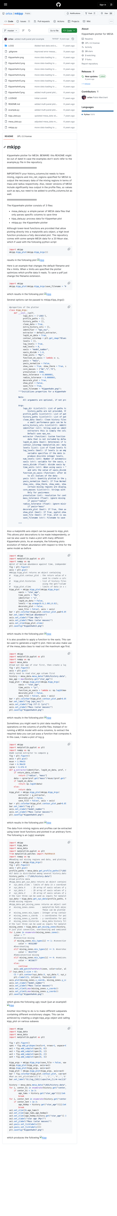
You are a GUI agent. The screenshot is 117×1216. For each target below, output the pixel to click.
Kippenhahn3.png (16, 69)
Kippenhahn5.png (16, 80)
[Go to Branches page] (23, 30)
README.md (14, 104)
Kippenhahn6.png (16, 86)
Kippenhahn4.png (16, 75)
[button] (69, 249)
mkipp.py (12, 127)
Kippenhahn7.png (16, 92)
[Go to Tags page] (29, 30)
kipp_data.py (14, 115)
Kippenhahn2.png (16, 63)
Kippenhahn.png (16, 57)
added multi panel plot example (29, 39)
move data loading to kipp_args (49, 57)
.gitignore (12, 51)
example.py (13, 110)
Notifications (75, 13)
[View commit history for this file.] (72, 39)
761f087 (55, 39)
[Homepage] (58, 4)
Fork (91, 13)
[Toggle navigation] (5, 4)
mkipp (19, 13)
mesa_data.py (15, 121)
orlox (9, 13)
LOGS (11, 45)
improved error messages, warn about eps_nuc (56, 51)
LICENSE (12, 98)
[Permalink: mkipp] (5, 147)
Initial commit (41, 98)
